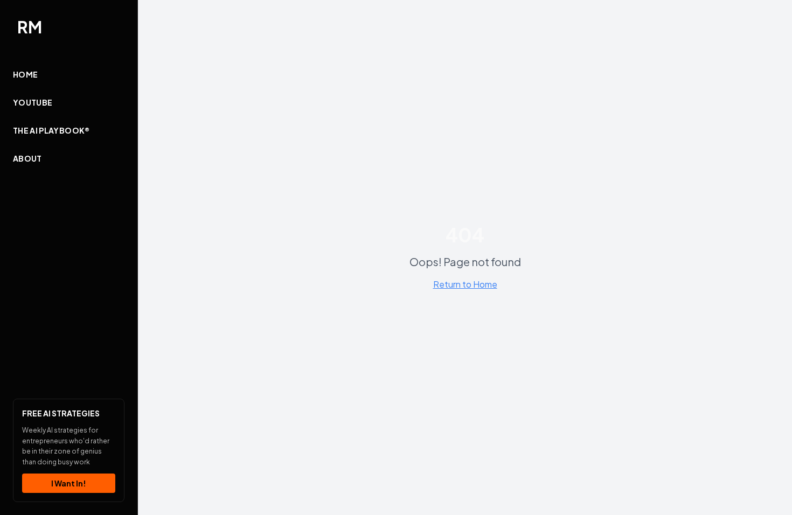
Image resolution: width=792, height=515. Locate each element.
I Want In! (68, 483)
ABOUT (27, 158)
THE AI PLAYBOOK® (51, 130)
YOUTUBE (32, 102)
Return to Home (465, 284)
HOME (25, 74)
